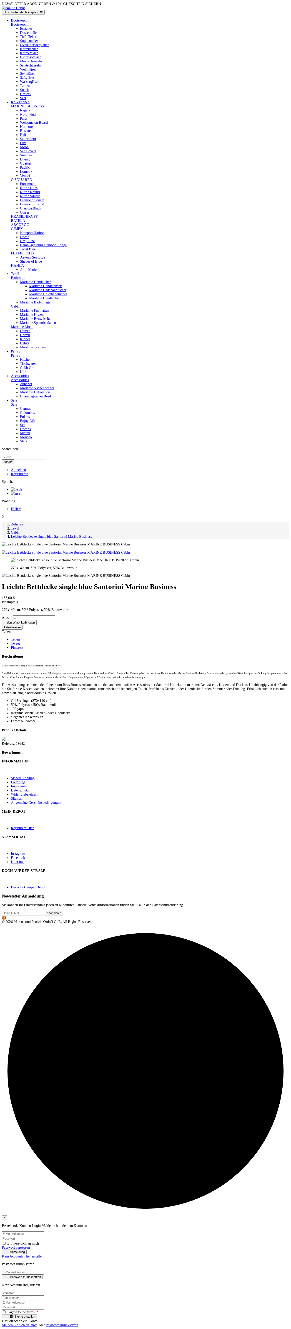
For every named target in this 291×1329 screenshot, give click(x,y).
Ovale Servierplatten (34, 45)
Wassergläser (29, 82)
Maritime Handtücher (35, 282)
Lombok (26, 171)
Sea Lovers (28, 151)
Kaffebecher (29, 49)
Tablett (25, 86)
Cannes (25, 408)
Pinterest (17, 647)
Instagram (18, 854)
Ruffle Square (30, 196)
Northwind (28, 114)
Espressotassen (30, 57)
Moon (24, 147)
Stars (23, 441)
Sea (22, 425)
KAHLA (17, 265)
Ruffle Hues (29, 188)
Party (24, 118)
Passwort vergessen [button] (16, 1247)
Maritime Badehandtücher (47, 290)
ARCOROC (20, 225)
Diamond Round (32, 204)
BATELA (18, 220)
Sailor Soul (28, 139)
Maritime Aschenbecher (37, 388)
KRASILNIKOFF (24, 216)
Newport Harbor (32, 233)
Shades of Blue (31, 261)
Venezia (25, 176)
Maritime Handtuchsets (45, 286)
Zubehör (26, 384)
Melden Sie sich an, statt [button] (19, 1325)
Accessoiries (20, 380)
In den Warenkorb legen (19, 622)
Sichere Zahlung (23, 778)
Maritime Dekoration (35, 392)
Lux (23, 143)
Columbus (27, 412)
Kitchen (25, 359)
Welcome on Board (34, 122)
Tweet (15, 643)
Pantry (15, 355)
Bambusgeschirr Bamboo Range (43, 245)
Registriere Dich (22, 828)
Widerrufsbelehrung (25, 794)
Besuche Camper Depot (28, 887)
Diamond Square (32, 200)
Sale (14, 404)
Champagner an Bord (35, 396)
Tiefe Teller (28, 37)
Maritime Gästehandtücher (48, 294)
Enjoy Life (27, 421)
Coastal (25, 163)
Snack (24, 90)
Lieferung (18, 782)
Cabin (15, 306)
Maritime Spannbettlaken (38, 323)
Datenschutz (20, 790)
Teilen (15, 639)
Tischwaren (28, 363)
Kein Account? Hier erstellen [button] (22, 1256)
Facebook (18, 858)
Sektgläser (27, 73)
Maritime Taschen (33, 347)
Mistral (25, 433)
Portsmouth (28, 184)
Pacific (25, 167)
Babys (24, 343)
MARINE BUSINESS (27, 106)
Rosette (25, 131)
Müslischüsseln (31, 61)
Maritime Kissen (32, 314)
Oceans (25, 429)
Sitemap (17, 798)
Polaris (25, 417)
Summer (26, 155)
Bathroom (18, 278)
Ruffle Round (30, 192)
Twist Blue (28, 249)
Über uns (17, 862)
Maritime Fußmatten (34, 310)
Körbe (24, 372)
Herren (25, 335)
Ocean (24, 237)
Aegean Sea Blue (32, 257)
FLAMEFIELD (22, 253)
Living (25, 159)
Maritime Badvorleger (36, 302)
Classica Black (30, 208)
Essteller (26, 28)
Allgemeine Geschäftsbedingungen (36, 802)
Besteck (25, 94)
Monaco (26, 437)
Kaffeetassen (29, 53)
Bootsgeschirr (21, 24)
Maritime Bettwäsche (35, 319)
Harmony (27, 126)
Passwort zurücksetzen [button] (62, 1325)
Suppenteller (29, 41)
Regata (25, 110)
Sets (23, 98)
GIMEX (17, 229)
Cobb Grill (27, 368)
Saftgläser (27, 77)
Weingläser (28, 69)
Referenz (9, 743)
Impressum (19, 786)
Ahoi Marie (28, 269)
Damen (25, 331)
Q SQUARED (21, 180)
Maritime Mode (22, 327)
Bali (23, 135)
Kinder (25, 339)
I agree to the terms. (22, 1312)
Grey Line (27, 241)
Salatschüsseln (30, 65)
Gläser (24, 212)
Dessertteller (29, 33)
